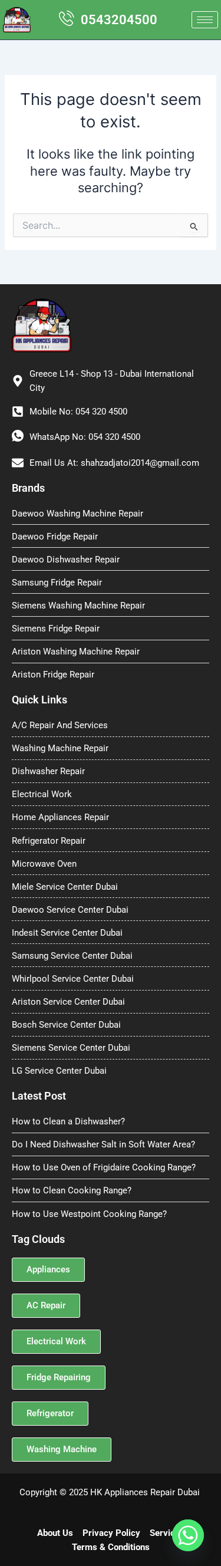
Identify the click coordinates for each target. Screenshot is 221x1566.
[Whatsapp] (188, 1535)
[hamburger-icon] (205, 19)
